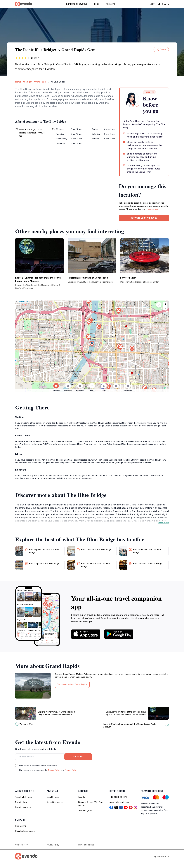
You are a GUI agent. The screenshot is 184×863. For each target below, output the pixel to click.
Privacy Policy (71, 770)
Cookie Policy (54, 770)
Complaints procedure (25, 831)
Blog (96, 4)
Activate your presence (144, 218)
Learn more (153, 209)
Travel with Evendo (23, 797)
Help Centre (20, 826)
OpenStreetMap (24, 302)
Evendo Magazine (23, 807)
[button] (92, 343)
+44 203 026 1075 (118, 797)
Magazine (110, 4)
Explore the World (77, 4)
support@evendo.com (119, 802)
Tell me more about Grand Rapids (72, 684)
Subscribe (78, 757)
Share (163, 49)
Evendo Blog (21, 802)
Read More (163, 522)
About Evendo (53, 797)
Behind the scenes (55, 802)
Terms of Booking (86, 845)
